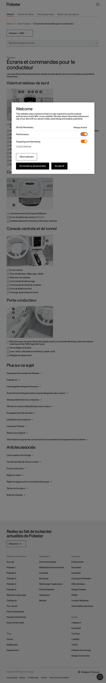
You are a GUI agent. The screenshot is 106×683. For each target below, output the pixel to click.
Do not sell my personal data (32, 166)
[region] (53, 138)
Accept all (59, 166)
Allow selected (26, 157)
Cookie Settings (23, 146)
